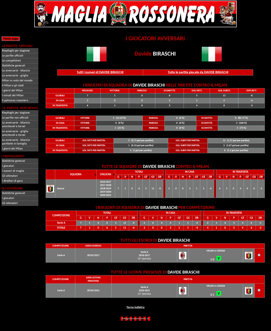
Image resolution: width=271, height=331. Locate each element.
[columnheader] (75, 175)
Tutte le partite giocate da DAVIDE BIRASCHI (198, 72)
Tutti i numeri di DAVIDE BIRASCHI (100, 72)
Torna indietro (135, 307)
